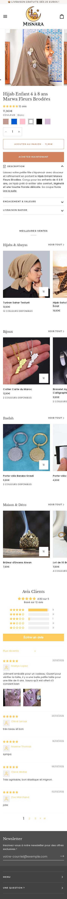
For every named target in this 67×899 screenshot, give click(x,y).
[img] (10, 661)
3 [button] (35, 818)
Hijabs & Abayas (15, 245)
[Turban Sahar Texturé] (26, 274)
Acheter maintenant (33, 157)
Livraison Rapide (15, 210)
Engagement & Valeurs (19, 201)
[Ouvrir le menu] (8, 16)
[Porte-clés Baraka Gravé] (26, 447)
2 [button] (29, 818)
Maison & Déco (14, 505)
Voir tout (55, 244)
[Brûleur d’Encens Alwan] (26, 534)
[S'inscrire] (61, 856)
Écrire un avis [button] (34, 637)
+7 (34, 311)
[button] (11, 106)
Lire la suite (10, 190)
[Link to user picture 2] (32, 698)
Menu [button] (7, 877)
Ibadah (8, 418)
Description (16, 166)
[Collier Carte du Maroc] (26, 360)
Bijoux (8, 331)
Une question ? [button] (14, 887)
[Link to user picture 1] (12, 698)
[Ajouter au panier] (43, 291)
